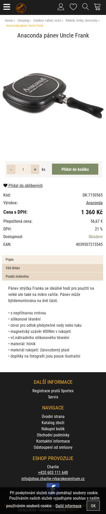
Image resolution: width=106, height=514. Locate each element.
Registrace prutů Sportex (53, 390)
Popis (10, 259)
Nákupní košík (53, 428)
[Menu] (6, 7)
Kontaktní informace (53, 441)
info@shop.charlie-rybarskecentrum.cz (53, 478)
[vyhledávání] (85, 9)
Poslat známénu (17, 276)
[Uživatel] (73, 6)
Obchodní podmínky (53, 434)
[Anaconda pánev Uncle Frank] (53, 95)
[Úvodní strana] (21, 6)
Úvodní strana (53, 416)
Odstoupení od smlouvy (53, 447)
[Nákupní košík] (98, 9)
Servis (53, 396)
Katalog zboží (53, 422)
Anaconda (94, 202)
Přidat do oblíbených (25, 185)
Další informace (69, 505)
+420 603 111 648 (53, 472)
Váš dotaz (13, 267)
